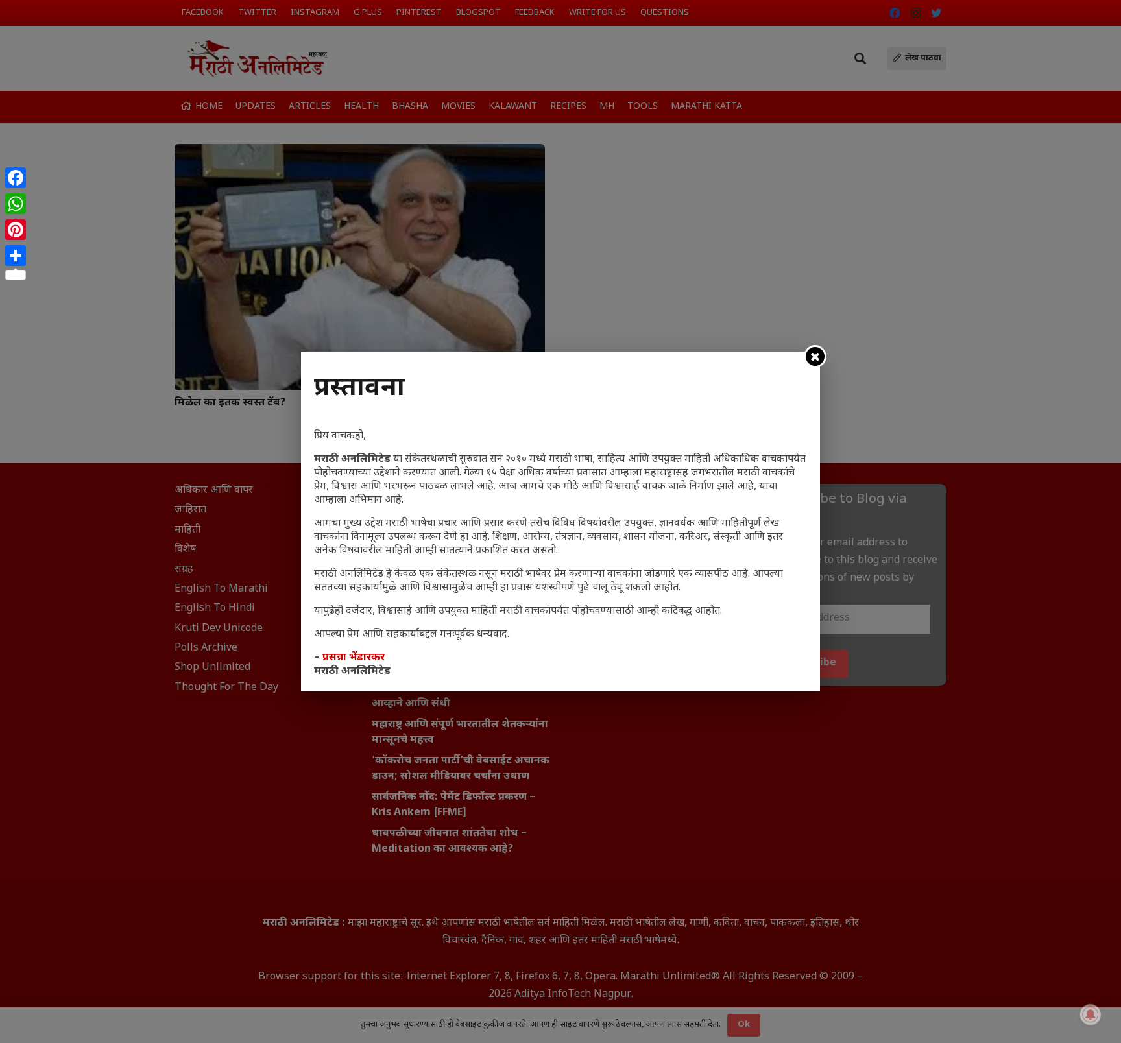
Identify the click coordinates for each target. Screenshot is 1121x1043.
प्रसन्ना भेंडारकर (353, 658)
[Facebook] (16, 178)
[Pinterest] (16, 230)
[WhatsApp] (16, 204)
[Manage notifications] (1090, 1014)
